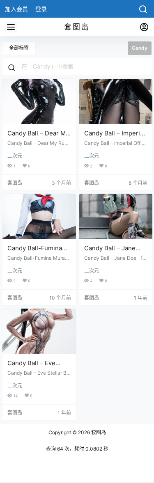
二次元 (14, 156)
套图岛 (98, 432)
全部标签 (19, 48)
